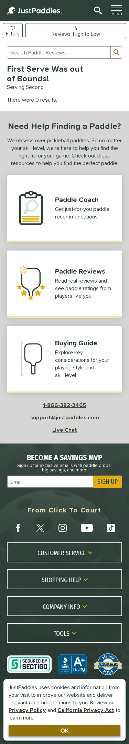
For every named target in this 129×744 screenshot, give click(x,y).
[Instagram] (62, 528)
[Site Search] (97, 10)
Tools (61, 633)
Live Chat (64, 429)
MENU (118, 12)
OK (64, 730)
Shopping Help (61, 579)
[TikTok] (111, 528)
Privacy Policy (27, 710)
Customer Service (61, 552)
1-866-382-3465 (64, 404)
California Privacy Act (85, 710)
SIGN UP (107, 482)
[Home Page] (34, 10)
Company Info (61, 606)
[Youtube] (87, 528)
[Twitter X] (40, 528)
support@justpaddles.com (64, 417)
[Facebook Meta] (18, 528)
